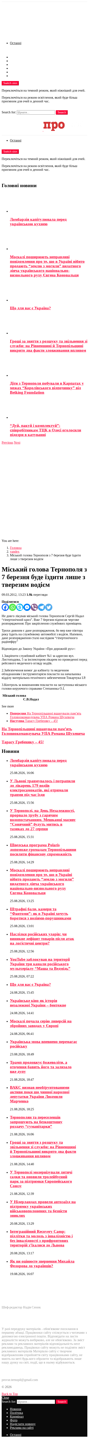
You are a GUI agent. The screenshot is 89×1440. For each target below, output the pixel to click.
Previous (7, 442)
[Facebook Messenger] (27, 607)
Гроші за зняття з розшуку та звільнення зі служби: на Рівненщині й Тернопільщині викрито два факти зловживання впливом (48, 345)
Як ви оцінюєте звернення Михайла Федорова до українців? (42, 1263)
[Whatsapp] (12, 607)
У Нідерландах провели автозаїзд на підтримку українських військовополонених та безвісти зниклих (43, 1209)
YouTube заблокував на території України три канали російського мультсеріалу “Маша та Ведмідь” (40, 964)
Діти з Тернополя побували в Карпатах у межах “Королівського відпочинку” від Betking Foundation (47, 388)
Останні (15, 43)
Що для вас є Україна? (30, 308)
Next (17, 442)
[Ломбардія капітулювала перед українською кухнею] (48, 203)
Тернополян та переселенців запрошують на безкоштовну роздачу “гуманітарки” (36, 1122)
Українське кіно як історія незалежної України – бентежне (38, 1002)
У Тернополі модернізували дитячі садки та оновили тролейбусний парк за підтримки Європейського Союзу (41, 1179)
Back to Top (10, 1394)
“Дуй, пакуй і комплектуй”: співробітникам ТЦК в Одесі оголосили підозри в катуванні (45, 430)
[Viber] (34, 607)
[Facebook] (5, 607)
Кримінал (17, 64)
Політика (16, 61)
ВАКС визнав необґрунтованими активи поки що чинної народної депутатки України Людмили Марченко (39, 1094)
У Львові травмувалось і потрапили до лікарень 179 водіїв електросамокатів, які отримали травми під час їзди (42, 788)
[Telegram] (41, 607)
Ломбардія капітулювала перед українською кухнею (38, 221)
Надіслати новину (23, 72)
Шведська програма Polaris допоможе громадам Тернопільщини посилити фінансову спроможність (43, 849)
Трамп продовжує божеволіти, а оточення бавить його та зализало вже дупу (41, 1067)
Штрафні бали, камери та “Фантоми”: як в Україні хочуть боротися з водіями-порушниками (40, 913)
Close (5, 1397)
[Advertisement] (44, 491)
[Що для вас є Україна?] (48, 291)
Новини (15, 57)
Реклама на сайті (22, 76)
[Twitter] (48, 607)
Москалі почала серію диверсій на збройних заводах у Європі (41, 1023)
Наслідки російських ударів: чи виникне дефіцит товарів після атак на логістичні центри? (42, 938)
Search (62, 112)
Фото (13, 68)
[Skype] (19, 607)
